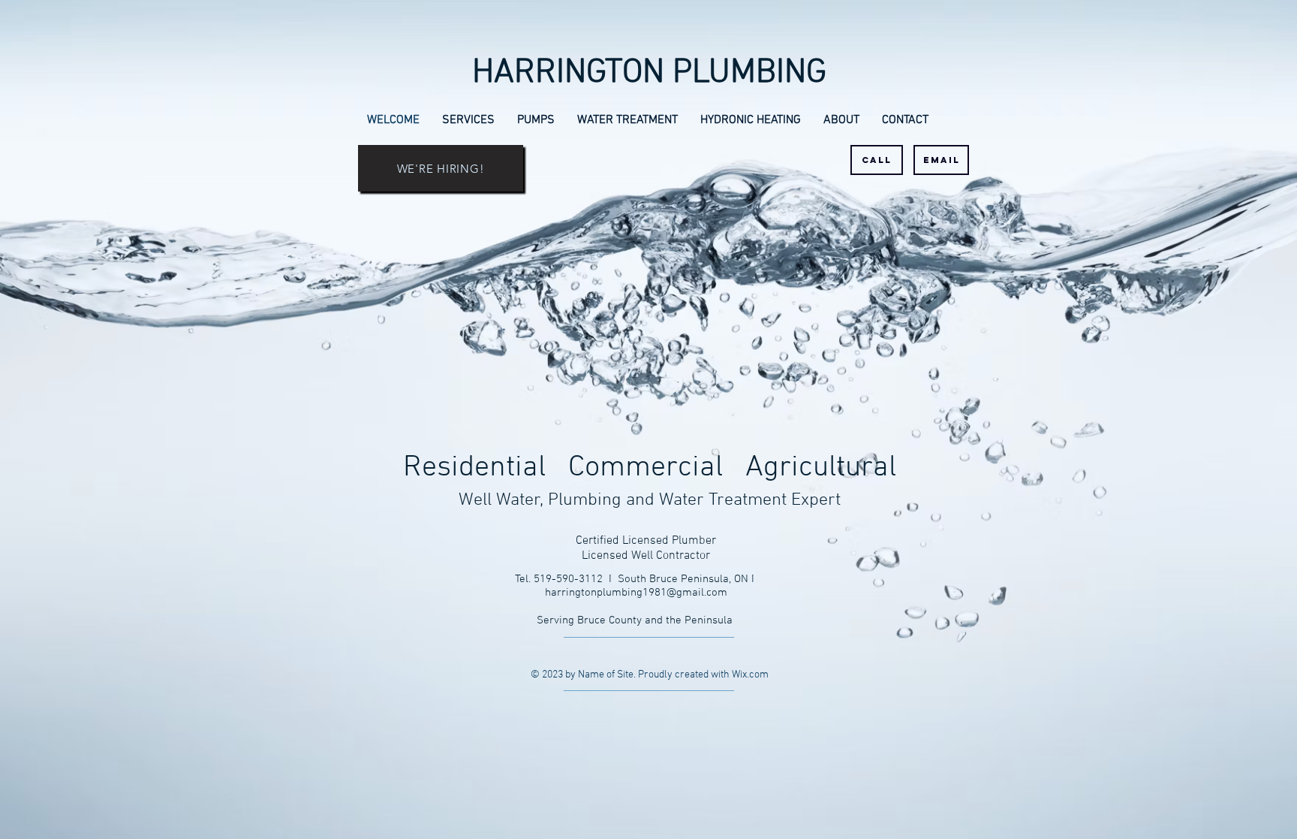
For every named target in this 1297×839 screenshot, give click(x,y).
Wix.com (750, 674)
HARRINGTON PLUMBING (649, 73)
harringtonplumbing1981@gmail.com (636, 592)
